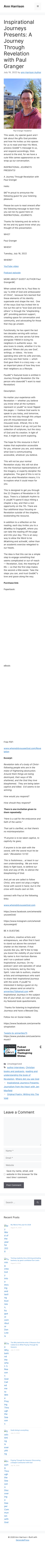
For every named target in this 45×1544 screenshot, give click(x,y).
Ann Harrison (14, 6)
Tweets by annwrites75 (15, 1033)
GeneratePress (22, 1540)
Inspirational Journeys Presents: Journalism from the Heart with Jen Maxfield (21, 1087)
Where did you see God (27, 1079)
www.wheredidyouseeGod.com (19, 905)
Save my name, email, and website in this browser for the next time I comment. (21, 1174)
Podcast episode (12, 272)
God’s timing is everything (19, 1430)
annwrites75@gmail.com (16, 991)
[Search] (37, 1203)
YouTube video (11, 266)
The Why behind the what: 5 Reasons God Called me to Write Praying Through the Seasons (25, 1345)
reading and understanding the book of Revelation (21, 1075)
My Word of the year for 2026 (21, 1225)
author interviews (15, 1067)
